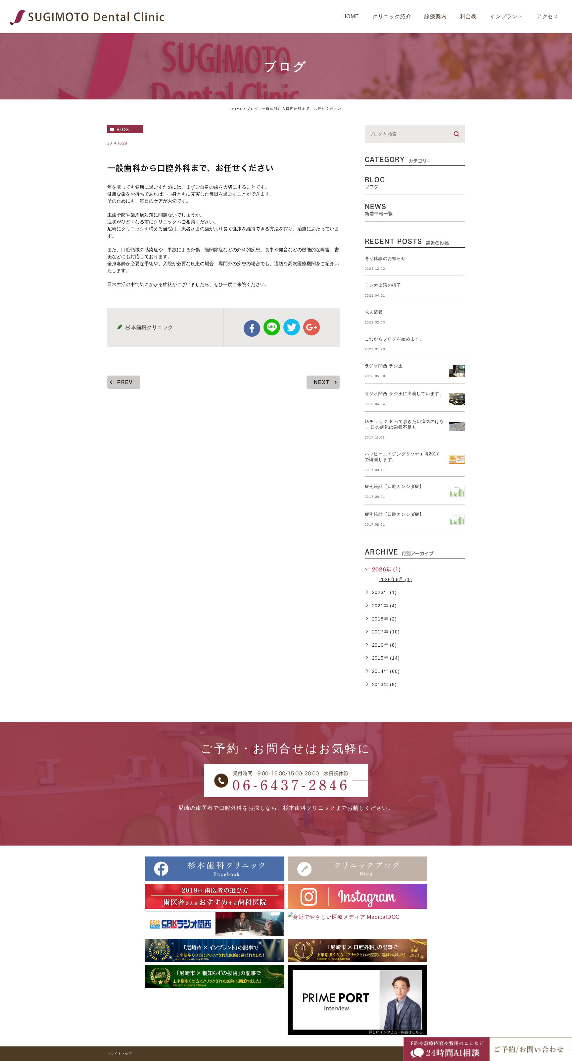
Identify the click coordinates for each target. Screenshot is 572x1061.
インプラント (506, 16)
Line (271, 327)
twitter (291, 327)
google (311, 327)
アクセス (548, 16)
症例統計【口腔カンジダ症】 (394, 486)
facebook (252, 328)
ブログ (253, 109)
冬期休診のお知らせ (385, 258)
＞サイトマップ (119, 1053)
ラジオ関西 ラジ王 (384, 365)
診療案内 (435, 16)
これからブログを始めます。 (394, 338)
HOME (350, 16)
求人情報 (374, 312)
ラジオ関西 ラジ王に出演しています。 (404, 393)
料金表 (468, 16)
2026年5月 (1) (395, 579)
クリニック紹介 (391, 16)
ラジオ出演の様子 (383, 285)
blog (122, 129)
